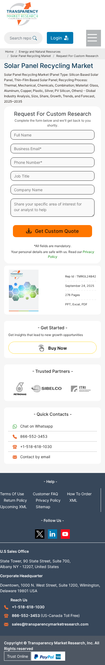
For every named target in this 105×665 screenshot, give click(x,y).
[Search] (34, 37)
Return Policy (15, 500)
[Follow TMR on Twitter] (40, 532)
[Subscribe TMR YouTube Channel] (65, 532)
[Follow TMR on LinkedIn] (52, 532)
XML (73, 500)
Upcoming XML (13, 506)
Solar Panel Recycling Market (30, 56)
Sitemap (43, 506)
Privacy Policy (48, 500)
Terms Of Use (12, 493)
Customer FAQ (45, 493)
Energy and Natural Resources (40, 51)
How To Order (79, 493)
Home (9, 51)
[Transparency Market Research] (22, 13)
